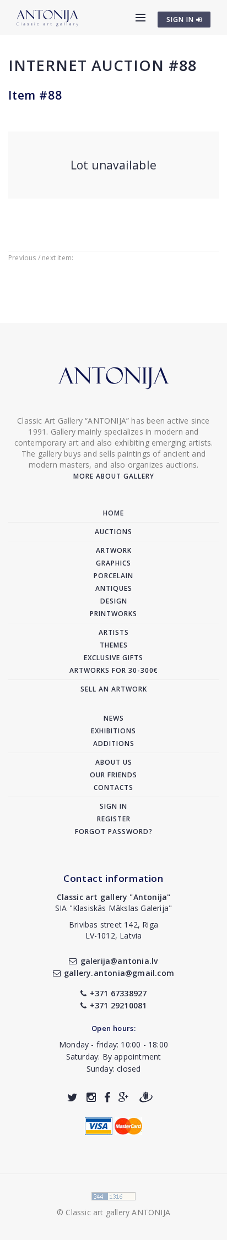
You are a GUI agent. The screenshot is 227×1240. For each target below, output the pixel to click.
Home (113, 513)
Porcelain (113, 575)
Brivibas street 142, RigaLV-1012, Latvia (113, 930)
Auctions (113, 531)
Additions (113, 743)
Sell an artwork (113, 689)
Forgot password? (114, 831)
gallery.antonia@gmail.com (119, 973)
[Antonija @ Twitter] (72, 1097)
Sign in (113, 806)
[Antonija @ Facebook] (107, 1097)
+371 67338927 (118, 993)
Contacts (113, 787)
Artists (114, 632)
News (114, 718)
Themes (114, 645)
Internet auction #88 (102, 65)
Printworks (113, 613)
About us (113, 762)
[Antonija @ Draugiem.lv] (146, 1097)
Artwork (114, 550)
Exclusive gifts (113, 657)
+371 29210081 (118, 1005)
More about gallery (113, 476)
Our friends (113, 775)
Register (114, 819)
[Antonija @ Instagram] (91, 1097)
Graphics (113, 563)
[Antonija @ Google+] (123, 1097)
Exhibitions (113, 731)
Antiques (113, 588)
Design (113, 601)
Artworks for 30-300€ (113, 670)
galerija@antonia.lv (119, 961)
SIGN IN (181, 19)
